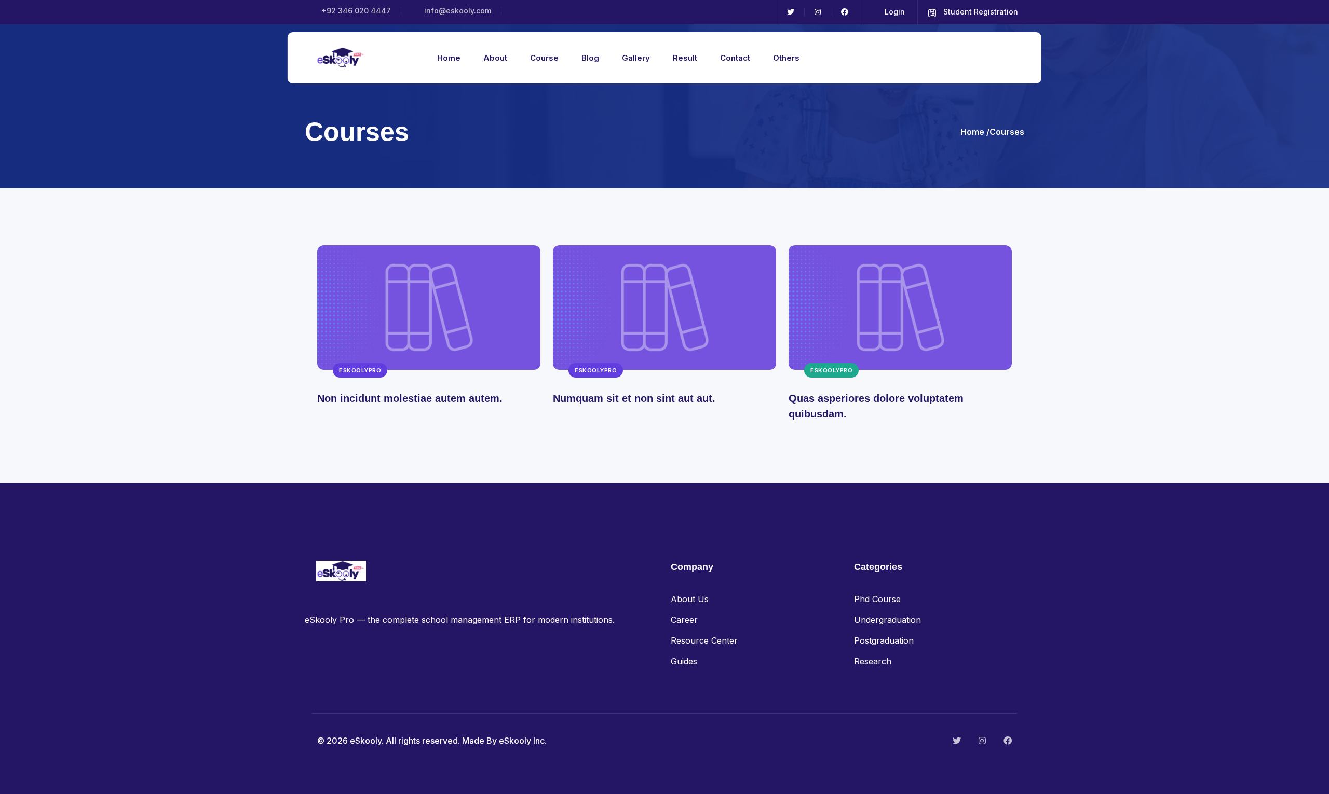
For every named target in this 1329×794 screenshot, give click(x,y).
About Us (690, 599)
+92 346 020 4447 (355, 10)
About (495, 58)
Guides (684, 661)
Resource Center (704, 640)
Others (786, 58)
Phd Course (877, 599)
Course (544, 58)
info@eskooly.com (456, 10)
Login (894, 11)
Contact (735, 58)
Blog (590, 58)
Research (872, 661)
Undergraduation (887, 620)
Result (685, 58)
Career (684, 620)
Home (448, 58)
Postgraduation (884, 640)
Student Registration (979, 11)
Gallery (636, 58)
